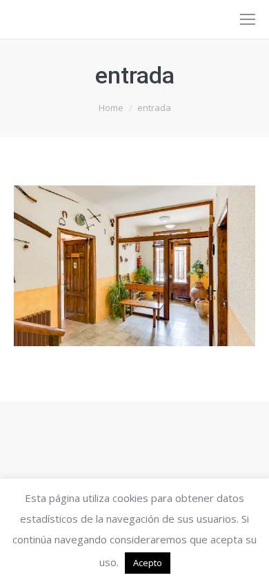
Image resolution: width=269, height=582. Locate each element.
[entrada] (134, 265)
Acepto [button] (147, 562)
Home (111, 107)
